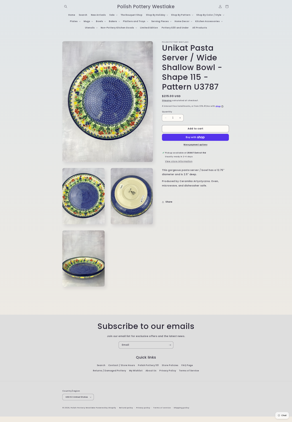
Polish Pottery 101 (148, 365)
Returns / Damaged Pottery (109, 370)
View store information (178, 161)
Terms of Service (189, 370)
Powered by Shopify (106, 407)
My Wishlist (136, 370)
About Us (151, 370)
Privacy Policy (167, 370)
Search (101, 365)
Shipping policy (181, 407)
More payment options (195, 144)
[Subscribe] (170, 345)
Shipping (167, 100)
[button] (65, 6)
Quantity (167, 111)
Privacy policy (143, 407)
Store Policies (170, 365)
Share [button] (168, 201)
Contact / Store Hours (121, 365)
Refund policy (126, 407)
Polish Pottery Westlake (83, 407)
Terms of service (162, 407)
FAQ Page (187, 365)
